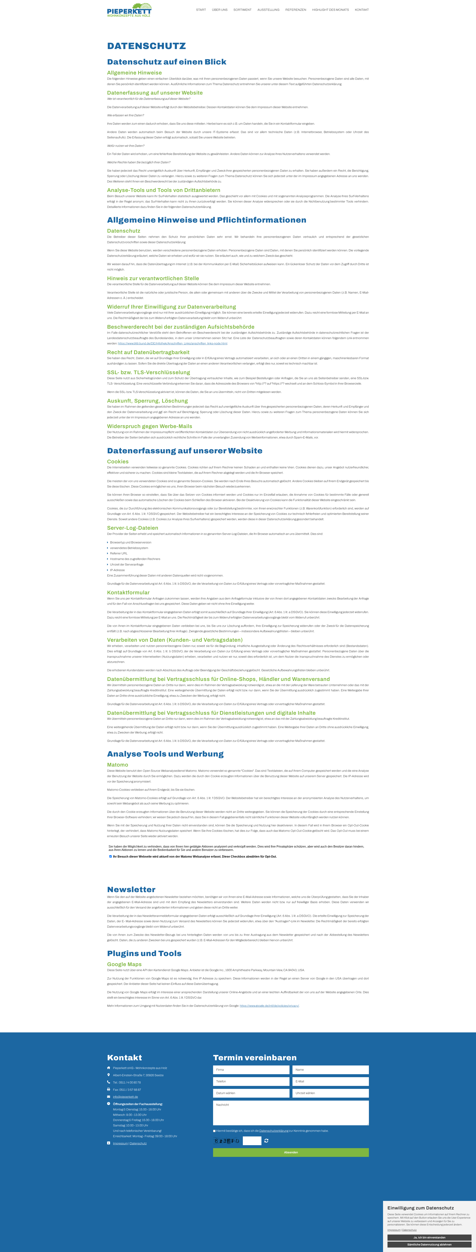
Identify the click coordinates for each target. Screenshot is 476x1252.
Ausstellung (268, 9)
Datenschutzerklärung (273, 1130)
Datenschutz (138, 1143)
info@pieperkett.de (125, 1096)
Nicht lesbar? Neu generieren (266, 1140)
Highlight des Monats (330, 9)
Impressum (120, 1143)
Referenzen (295, 9)
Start (201, 9)
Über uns (220, 9)
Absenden (291, 1152)
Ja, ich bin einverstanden (430, 1237)
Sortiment (243, 9)
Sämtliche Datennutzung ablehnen (429, 1244)
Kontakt (362, 9)
